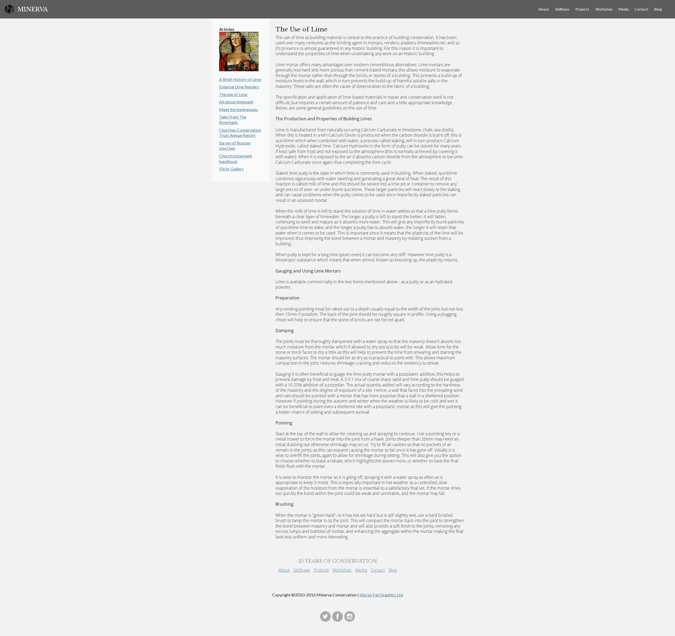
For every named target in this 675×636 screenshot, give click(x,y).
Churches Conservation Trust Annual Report (240, 132)
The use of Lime (233, 94)
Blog (658, 9)
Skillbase (562, 9)
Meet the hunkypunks (238, 109)
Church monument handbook (235, 158)
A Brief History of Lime (240, 79)
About (543, 9)
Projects (582, 9)
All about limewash (236, 101)
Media (624, 9)
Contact (641, 9)
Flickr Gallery (231, 168)
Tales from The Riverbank (232, 119)
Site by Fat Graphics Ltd (381, 594)
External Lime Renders (239, 86)
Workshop (604, 9)
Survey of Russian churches (234, 145)
